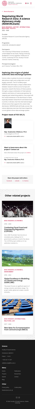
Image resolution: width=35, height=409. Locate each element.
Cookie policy (17, 387)
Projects (4, 374)
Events (3, 371)
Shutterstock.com (6, 390)
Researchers (17, 374)
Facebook (9, 181)
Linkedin (17, 181)
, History (16, 27)
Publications (17, 371)
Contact (16, 376)
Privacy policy (5, 387)
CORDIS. (28, 152)
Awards (4, 376)
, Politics (12, 28)
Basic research (7, 27)
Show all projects (9, 11)
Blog (3, 379)
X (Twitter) (25, 181)
